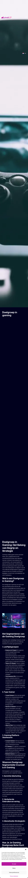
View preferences (14, 872)
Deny (14, 868)
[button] (25, 849)
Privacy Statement (14, 876)
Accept (14, 864)
